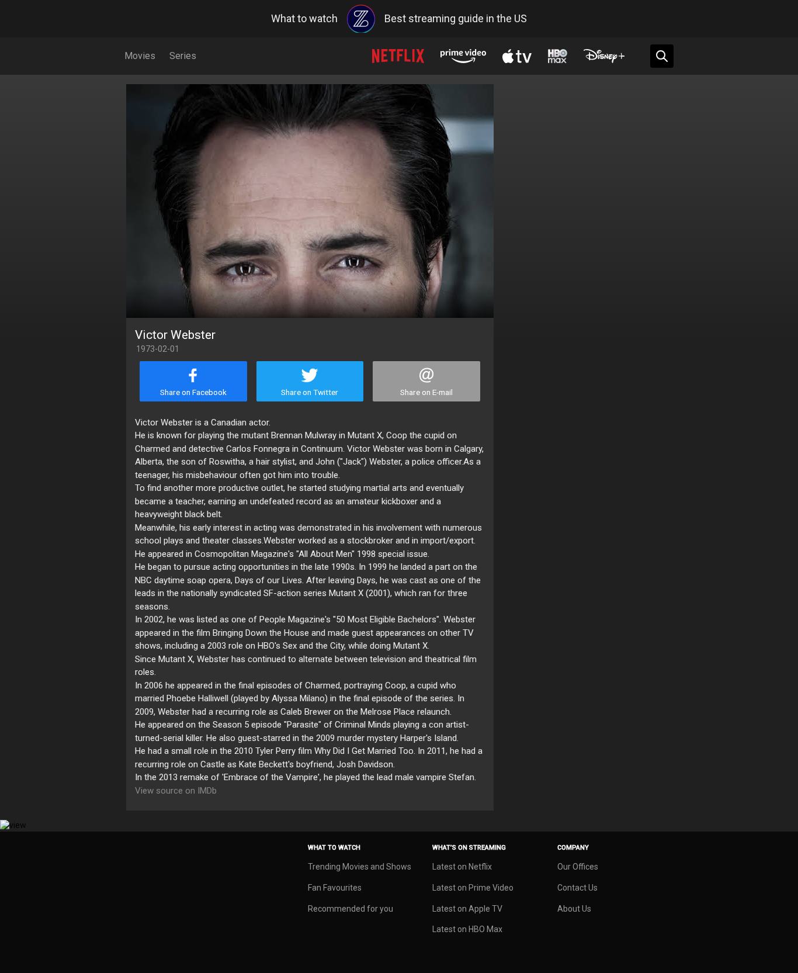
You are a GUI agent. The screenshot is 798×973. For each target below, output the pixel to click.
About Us (574, 908)
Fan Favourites (335, 887)
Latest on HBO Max (467, 929)
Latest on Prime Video (473, 887)
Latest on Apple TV (467, 908)
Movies (139, 55)
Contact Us (577, 887)
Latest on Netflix (462, 866)
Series (182, 55)
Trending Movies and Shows (359, 866)
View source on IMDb (176, 790)
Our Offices (577, 866)
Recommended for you (350, 908)
